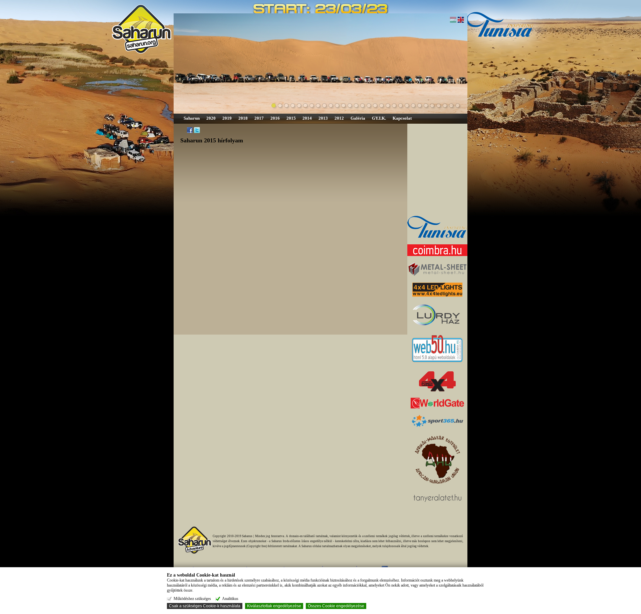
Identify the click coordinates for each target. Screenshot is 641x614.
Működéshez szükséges (192, 598)
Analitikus (230, 598)
